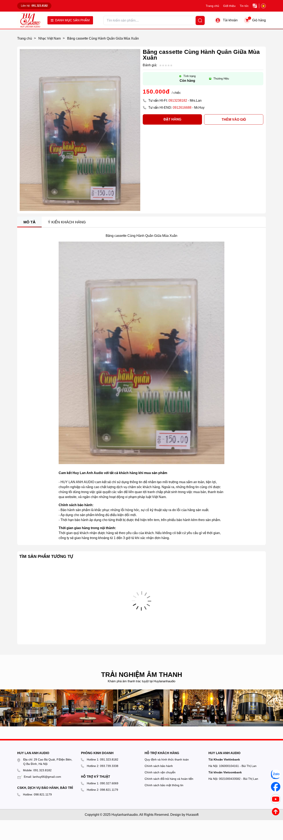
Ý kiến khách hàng (67, 222)
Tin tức (244, 5)
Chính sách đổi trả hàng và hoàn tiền (169, 778)
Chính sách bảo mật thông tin (164, 785)
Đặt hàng (172, 119)
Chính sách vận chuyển (160, 772)
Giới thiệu (229, 5)
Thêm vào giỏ (234, 119)
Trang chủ (212, 5)
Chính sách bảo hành (159, 766)
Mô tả (29, 222)
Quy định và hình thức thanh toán (167, 759)
